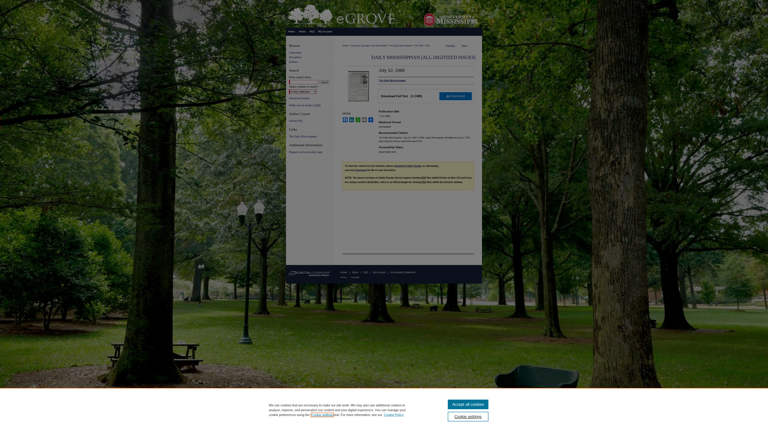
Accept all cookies (468, 404)
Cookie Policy (394, 415)
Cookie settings (322, 415)
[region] (384, 410)
